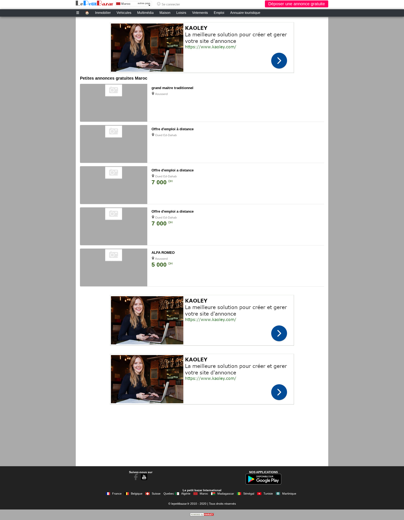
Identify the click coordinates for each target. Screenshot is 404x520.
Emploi (219, 12)
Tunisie (268, 493)
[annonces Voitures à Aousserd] (113, 260)
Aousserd (161, 94)
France (117, 493)
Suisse (156, 493)
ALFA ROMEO (163, 253)
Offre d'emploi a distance (173, 170)
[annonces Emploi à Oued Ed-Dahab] (113, 136)
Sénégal (248, 493)
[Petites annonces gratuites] (95, 3)
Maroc (204, 493)
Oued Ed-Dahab (166, 135)
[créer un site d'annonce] (202, 515)
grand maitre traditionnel (172, 88)
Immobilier (103, 12)
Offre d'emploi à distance (173, 129)
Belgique (136, 493)
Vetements (200, 12)
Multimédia (145, 12)
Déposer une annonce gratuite (296, 3)
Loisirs (181, 12)
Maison (164, 12)
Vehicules (124, 12)
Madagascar (225, 493)
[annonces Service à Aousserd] (113, 95)
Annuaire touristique (245, 12)
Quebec (168, 493)
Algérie (185, 493)
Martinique (289, 493)
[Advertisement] (202, 46)
